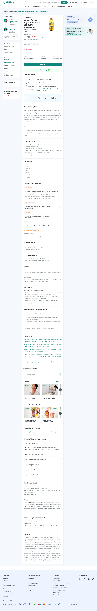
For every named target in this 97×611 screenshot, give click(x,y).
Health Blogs (60, 6)
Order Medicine (7, 591)
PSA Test (34, 454)
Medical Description (9, 46)
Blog (4, 583)
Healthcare (36, 6)
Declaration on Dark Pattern (60, 587)
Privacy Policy (56, 580)
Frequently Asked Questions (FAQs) (8, 74)
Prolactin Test (28, 452)
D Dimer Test (40, 447)
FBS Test (40, 454)
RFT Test (47, 449)
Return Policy (56, 592)
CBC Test (34, 449)
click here (40, 561)
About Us (5, 578)
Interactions (7, 71)
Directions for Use (9, 62)
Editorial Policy (56, 578)
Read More (35, 41)
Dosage (6, 68)
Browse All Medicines (33, 581)
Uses (5, 49)
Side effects (7, 55)
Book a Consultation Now (73, 34)
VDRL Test (40, 449)
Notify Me (42, 64)
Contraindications (8, 52)
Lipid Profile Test (55, 449)
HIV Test (27, 447)
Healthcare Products (8, 593)
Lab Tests (45, 6)
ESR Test (47, 447)
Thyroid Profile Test (47, 452)
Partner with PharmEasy (9, 585)
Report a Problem (8, 95)
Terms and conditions (58, 585)
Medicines (12, 11)
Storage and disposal (9, 65)
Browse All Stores (32, 588)
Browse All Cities (32, 585)
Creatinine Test (37, 452)
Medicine (27, 6)
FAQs (29, 590)
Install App (72, 22)
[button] (51, 2)
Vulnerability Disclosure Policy (60, 583)
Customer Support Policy (59, 590)
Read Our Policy (8, 85)
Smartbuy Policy (57, 594)
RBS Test (53, 447)
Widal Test (33, 447)
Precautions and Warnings (8, 58)
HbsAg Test (28, 454)
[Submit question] (60, 374)
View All (57, 381)
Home (5, 11)
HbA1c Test (28, 449)
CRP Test (55, 452)
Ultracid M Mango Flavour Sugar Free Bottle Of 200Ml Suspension (32, 11)
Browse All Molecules (33, 583)
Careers (5, 580)
